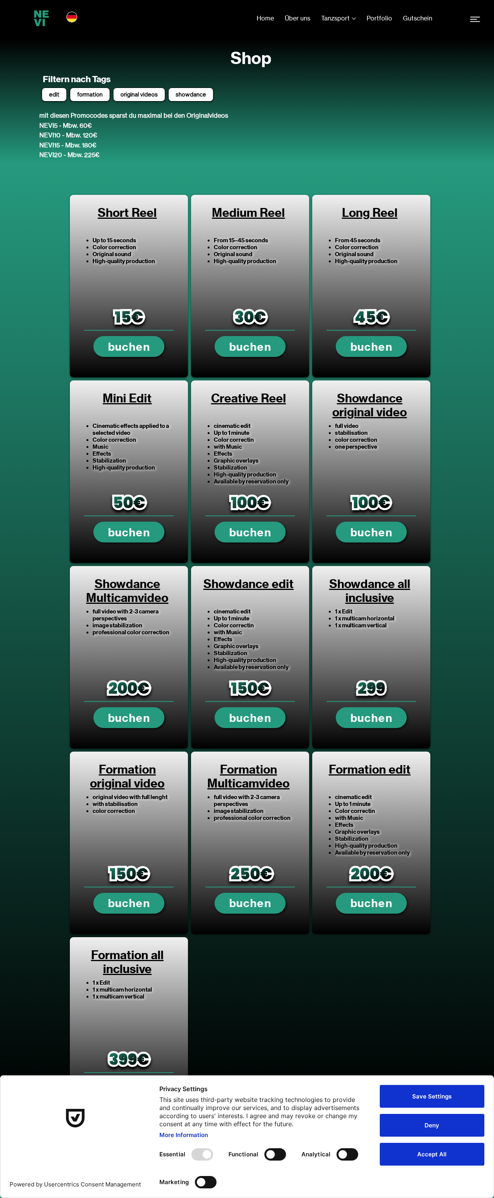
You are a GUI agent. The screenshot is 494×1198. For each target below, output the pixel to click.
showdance (191, 94)
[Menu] (475, 19)
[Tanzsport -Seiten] (354, 18)
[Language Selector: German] (75, 17)
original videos (139, 94)
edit (54, 94)
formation (90, 94)
